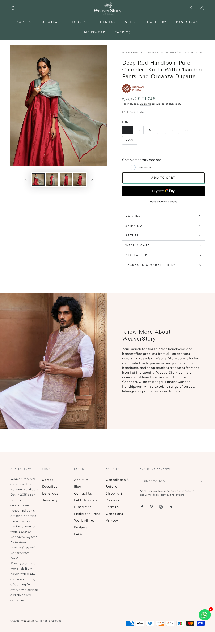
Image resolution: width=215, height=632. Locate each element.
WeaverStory (29, 620)
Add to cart (163, 177)
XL (173, 130)
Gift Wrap (144, 167)
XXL (187, 130)
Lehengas (50, 493)
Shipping (145, 103)
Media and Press (87, 514)
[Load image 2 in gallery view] (52, 179)
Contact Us (83, 493)
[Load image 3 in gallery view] (66, 179)
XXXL (130, 140)
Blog (77, 486)
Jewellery (50, 500)
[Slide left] (26, 179)
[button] (12, 8)
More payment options (163, 201)
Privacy (112, 520)
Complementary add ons (142, 160)
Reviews (80, 527)
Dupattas (49, 486)
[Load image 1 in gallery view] (38, 179)
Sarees (47, 480)
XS (128, 130)
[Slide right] (92, 179)
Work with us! (85, 520)
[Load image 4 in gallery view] (79, 179)
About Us (81, 480)
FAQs (78, 534)
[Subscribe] (202, 481)
